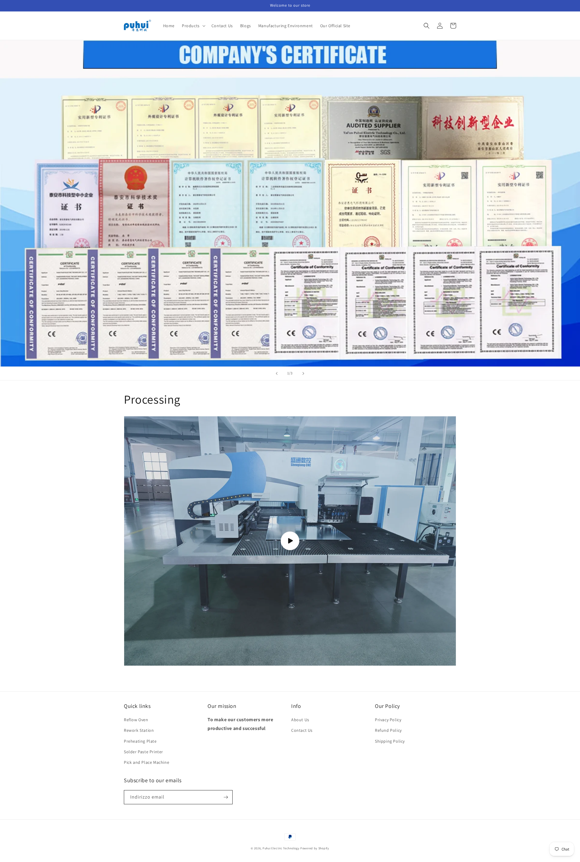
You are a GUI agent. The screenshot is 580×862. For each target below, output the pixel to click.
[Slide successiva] (303, 373)
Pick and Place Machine (146, 762)
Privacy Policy (388, 719)
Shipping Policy (390, 741)
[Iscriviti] (225, 797)
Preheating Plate (140, 741)
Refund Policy (388, 730)
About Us (300, 719)
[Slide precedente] (276, 373)
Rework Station (139, 730)
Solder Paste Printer (143, 751)
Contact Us (302, 730)
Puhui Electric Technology (281, 848)
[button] (193, 25)
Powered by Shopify (314, 848)
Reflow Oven (136, 719)
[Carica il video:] (290, 541)
